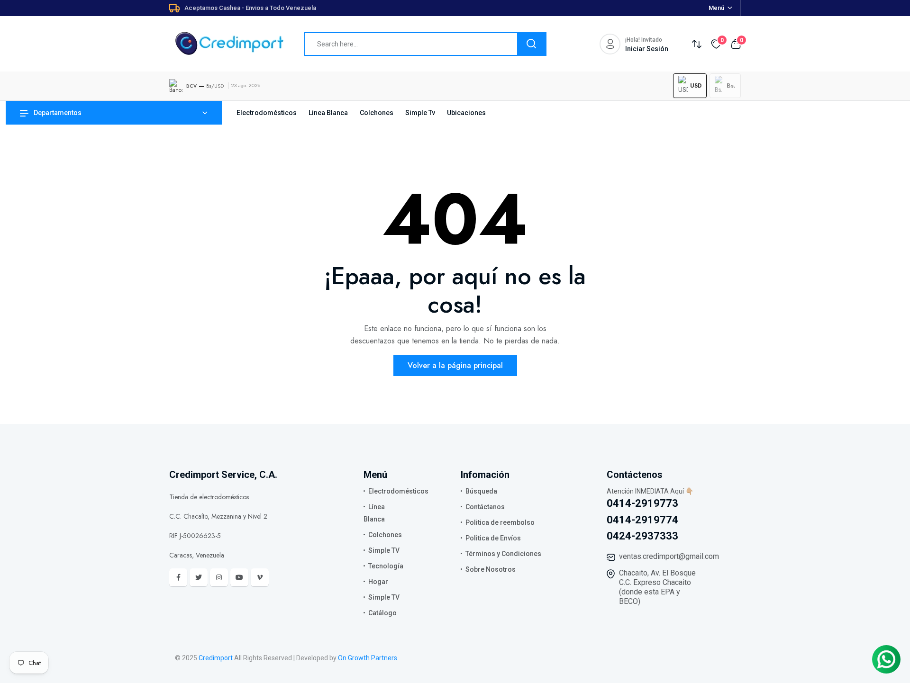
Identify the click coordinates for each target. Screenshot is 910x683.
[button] (690, 85)
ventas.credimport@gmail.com (669, 556)
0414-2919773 (642, 503)
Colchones (376, 113)
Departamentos (58, 113)
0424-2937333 (642, 536)
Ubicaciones (466, 113)
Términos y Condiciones (503, 553)
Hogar (378, 581)
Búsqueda (481, 491)
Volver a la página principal (455, 365)
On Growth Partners (367, 658)
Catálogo (382, 613)
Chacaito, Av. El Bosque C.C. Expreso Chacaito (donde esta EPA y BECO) (657, 587)
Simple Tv (420, 113)
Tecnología (385, 566)
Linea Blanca (328, 113)
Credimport (216, 658)
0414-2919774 (642, 520)
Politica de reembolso (500, 522)
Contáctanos (485, 507)
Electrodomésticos (267, 113)
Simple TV (384, 550)
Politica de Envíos (493, 538)
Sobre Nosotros (490, 569)
